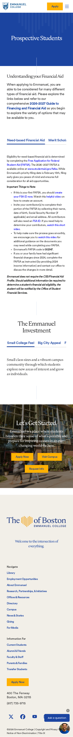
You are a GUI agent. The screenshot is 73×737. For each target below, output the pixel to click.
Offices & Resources (18, 597)
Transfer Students (17, 669)
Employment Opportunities (22, 579)
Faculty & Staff (15, 657)
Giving (10, 621)
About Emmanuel (16, 585)
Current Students (16, 645)
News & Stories (15, 615)
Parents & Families (17, 663)
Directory (12, 603)
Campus (11, 609)
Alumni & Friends (16, 651)
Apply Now (22, 457)
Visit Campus (49, 457)
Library (11, 573)
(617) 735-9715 (16, 703)
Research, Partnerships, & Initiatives (27, 591)
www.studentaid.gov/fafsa (42, 169)
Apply (54, 6)
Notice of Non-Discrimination (21, 733)
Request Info (36, 469)
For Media (12, 627)
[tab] (26, 141)
